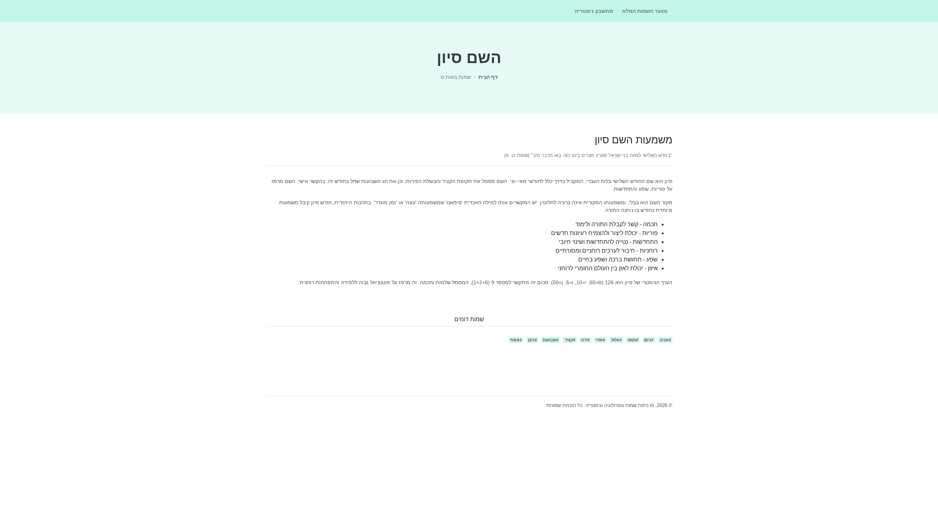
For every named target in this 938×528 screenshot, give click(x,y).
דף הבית (488, 77)
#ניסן (648, 340)
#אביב (665, 340)
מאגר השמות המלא (645, 11)
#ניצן (532, 340)
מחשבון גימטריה (594, 11)
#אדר (600, 340)
